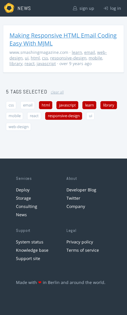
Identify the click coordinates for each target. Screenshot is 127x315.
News (21, 214)
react (30, 63)
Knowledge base (32, 250)
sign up (86, 8)
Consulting (26, 206)
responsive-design (68, 58)
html (35, 58)
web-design (19, 126)
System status (29, 242)
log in (115, 8)
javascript (46, 63)
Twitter (73, 198)
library (15, 63)
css (45, 58)
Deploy (23, 190)
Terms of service (82, 250)
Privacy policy (79, 242)
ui (27, 58)
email (89, 52)
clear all (57, 92)
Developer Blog (81, 190)
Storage (23, 198)
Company (75, 206)
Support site (28, 258)
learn (77, 52)
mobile (95, 58)
